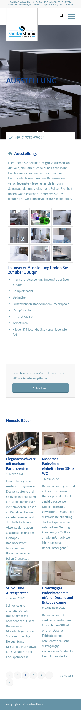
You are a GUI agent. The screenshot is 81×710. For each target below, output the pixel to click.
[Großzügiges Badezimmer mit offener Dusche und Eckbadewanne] (58, 572)
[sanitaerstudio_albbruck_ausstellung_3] (62, 253)
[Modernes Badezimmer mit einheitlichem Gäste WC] (58, 443)
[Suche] (59, 16)
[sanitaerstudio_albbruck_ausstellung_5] (40, 253)
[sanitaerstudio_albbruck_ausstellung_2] (40, 217)
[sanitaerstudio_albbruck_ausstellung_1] (19, 253)
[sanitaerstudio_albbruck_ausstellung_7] (19, 235)
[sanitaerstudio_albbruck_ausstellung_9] (19, 217)
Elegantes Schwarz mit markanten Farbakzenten (21, 464)
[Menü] (69, 16)
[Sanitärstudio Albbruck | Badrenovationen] (21, 16)
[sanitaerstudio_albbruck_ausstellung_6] (62, 217)
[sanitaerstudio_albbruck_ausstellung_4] (40, 235)
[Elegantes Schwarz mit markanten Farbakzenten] (22, 443)
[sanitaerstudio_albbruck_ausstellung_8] (62, 235)
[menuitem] (59, 16)
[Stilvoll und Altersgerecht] (22, 572)
